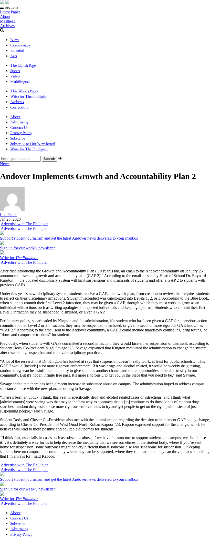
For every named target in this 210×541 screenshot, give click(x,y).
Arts (13, 55)
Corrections (19, 107)
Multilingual (20, 81)
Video (15, 76)
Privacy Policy (21, 132)
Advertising (19, 122)
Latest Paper (10, 12)
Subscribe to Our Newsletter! (32, 143)
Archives (7, 26)
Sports (15, 70)
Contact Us (19, 127)
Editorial (17, 50)
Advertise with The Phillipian (24, 224)
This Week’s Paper (24, 91)
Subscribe (17, 138)
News (14, 39)
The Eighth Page (23, 65)
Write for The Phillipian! (29, 96)
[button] (105, 7)
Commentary (20, 45)
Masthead (8, 21)
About (5, 16)
